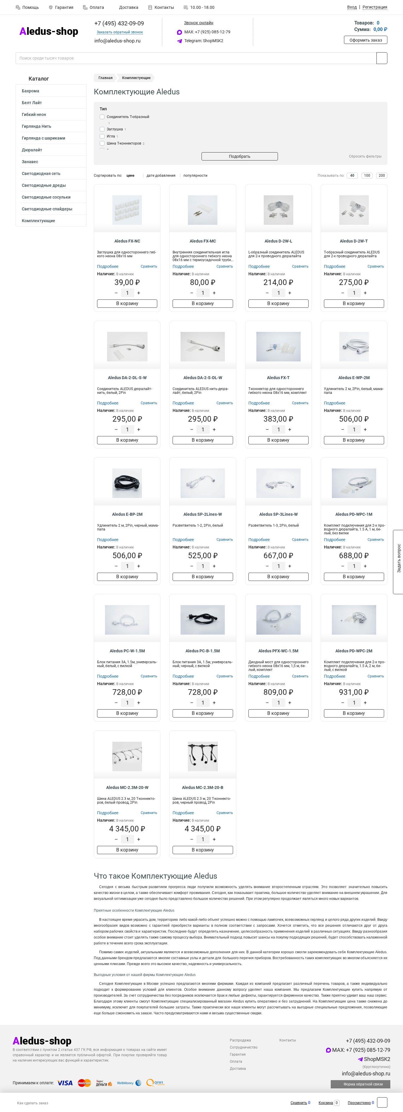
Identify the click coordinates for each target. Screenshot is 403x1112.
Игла (112, 136)
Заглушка (116, 129)
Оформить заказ (366, 40)
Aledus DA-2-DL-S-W (127, 377)
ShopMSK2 (376, 1059)
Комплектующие (38, 220)
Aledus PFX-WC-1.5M (278, 650)
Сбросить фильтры (365, 156)
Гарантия (64, 7)
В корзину (127, 303)
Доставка (128, 7)
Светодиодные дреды (44, 185)
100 (367, 175)
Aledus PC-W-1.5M (127, 650)
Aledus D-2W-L (278, 241)
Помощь (30, 7)
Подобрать (239, 156)
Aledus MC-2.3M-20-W (127, 787)
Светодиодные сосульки (46, 197)
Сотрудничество (244, 1047)
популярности (195, 175)
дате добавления (161, 175)
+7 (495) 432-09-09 (118, 23)
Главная (106, 78)
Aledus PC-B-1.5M (203, 650)
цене (130, 175)
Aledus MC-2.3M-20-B (202, 787)
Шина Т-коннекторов (126, 143)
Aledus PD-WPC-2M (353, 650)
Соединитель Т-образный (128, 120)
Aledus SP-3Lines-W (278, 514)
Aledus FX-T (278, 377)
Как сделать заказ (32, 1103)
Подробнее (107, 266)
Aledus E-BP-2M (127, 514)
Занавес (30, 161)
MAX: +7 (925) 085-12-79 (207, 32)
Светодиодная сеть (41, 173)
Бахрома (30, 91)
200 (382, 175)
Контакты (164, 7)
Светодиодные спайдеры (47, 209)
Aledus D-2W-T (354, 241)
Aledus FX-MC (203, 241)
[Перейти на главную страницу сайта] (49, 32)
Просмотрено (359, 1103)
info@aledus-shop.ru (365, 1073)
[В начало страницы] (382, 1102)
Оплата (97, 7)
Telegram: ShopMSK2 (203, 40)
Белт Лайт (32, 102)
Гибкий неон (34, 114)
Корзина (326, 1103)
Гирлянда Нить (36, 126)
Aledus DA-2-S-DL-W (203, 377)
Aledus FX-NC (127, 241)
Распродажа (240, 1040)
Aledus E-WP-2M (354, 377)
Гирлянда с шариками (43, 138)
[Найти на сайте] (381, 58)
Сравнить (299, 1103)
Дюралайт (32, 150)
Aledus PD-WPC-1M (353, 514)
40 (352, 175)
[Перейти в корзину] (348, 27)
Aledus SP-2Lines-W (203, 514)
